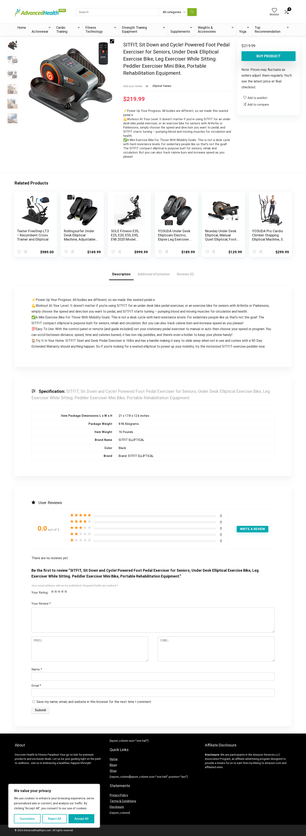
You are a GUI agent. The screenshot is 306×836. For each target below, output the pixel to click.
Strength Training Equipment (134, 30)
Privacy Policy (119, 795)
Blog (113, 765)
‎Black (122, 448)
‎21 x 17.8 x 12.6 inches (134, 416)
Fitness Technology (94, 30)
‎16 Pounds (126, 432)
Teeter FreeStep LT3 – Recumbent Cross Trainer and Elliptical (33, 235)
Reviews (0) (185, 274)
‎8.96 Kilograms (129, 424)
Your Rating (39, 592)
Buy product (268, 56)
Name (36, 669)
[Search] (192, 12)
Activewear (40, 32)
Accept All (81, 818)
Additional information (154, 274)
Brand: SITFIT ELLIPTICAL (136, 456)
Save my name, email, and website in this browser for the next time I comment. (94, 702)
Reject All (54, 818)
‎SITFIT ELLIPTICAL (131, 440)
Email (36, 686)
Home (21, 28)
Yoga (242, 32)
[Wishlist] (274, 11)
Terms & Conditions (123, 801)
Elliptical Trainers (162, 86)
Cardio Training (61, 30)
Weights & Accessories (207, 30)
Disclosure (117, 807)
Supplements (180, 32)
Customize (27, 818)
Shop (113, 770)
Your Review (41, 603)
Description (121, 274)
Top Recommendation (267, 30)
